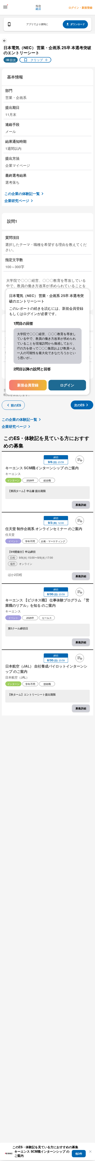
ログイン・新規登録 (80, 7)
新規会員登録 (27, 385)
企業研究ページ (16, 200)
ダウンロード (77, 24)
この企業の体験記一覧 (22, 193)
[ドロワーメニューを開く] (5, 7)
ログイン (67, 385)
